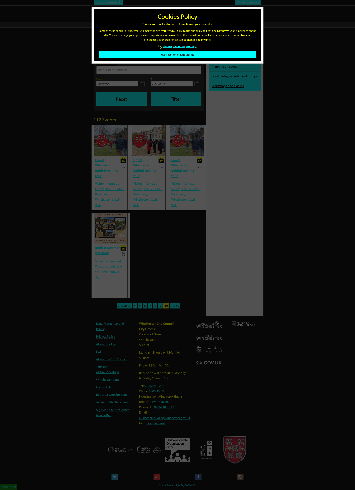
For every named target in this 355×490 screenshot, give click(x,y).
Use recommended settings (177, 54)
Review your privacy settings (179, 46)
